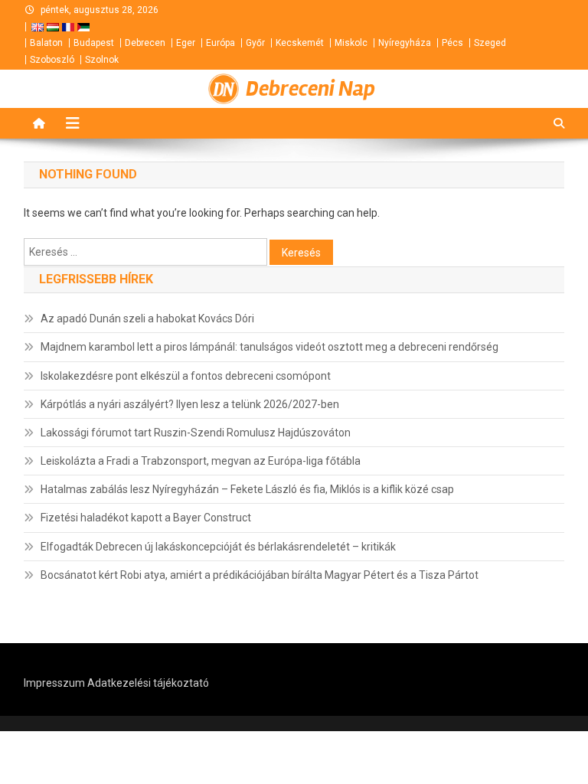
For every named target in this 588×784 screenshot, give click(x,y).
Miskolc (351, 43)
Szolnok (102, 59)
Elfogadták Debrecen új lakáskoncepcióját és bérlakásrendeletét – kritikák (218, 547)
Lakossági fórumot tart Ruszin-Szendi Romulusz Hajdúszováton (196, 432)
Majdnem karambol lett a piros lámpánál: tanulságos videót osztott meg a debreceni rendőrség (269, 347)
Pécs (452, 43)
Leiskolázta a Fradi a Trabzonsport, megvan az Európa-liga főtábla (201, 461)
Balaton (46, 43)
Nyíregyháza (404, 43)
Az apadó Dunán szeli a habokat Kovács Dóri (147, 318)
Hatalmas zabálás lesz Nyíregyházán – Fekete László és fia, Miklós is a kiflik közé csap (247, 489)
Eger (185, 43)
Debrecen (145, 43)
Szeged (490, 43)
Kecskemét (300, 43)
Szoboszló (52, 59)
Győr (255, 43)
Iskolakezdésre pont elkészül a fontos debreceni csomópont (186, 376)
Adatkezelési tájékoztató (148, 683)
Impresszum (54, 683)
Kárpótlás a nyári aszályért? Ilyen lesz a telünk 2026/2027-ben (190, 404)
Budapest (94, 43)
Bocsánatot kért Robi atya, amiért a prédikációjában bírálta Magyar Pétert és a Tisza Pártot (260, 575)
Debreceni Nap (310, 89)
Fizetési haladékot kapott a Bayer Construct (146, 517)
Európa (220, 43)
